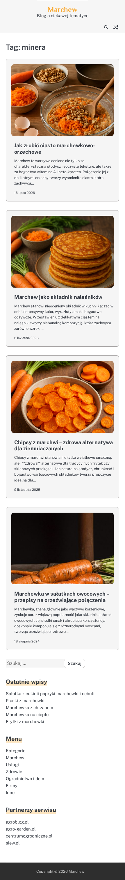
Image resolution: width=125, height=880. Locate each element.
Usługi (12, 764)
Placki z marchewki (25, 700)
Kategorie (15, 750)
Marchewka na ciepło (27, 714)
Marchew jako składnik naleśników (58, 297)
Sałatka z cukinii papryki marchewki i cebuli (50, 693)
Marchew (62, 9)
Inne (10, 792)
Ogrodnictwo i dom (25, 778)
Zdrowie (14, 771)
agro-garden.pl (21, 828)
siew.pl (13, 842)
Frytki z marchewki (25, 721)
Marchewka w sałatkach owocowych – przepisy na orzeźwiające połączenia (61, 597)
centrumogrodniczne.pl (29, 835)
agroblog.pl (17, 821)
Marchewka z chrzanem (29, 707)
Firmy (11, 785)
